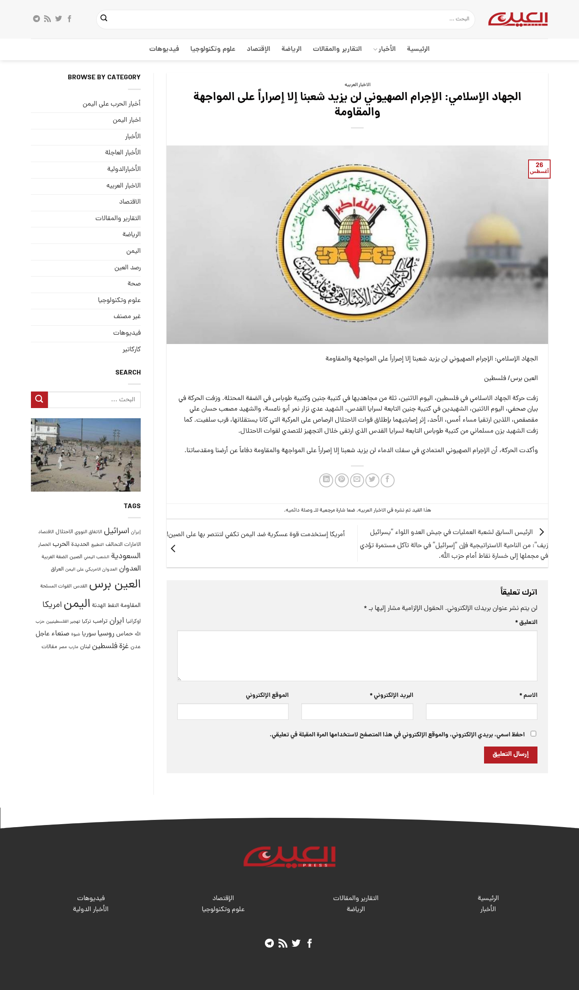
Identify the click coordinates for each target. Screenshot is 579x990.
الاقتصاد (130, 202)
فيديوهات (164, 49)
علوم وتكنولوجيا (213, 49)
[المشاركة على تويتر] (372, 480)
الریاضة (291, 49)
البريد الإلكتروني (391, 695)
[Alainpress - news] (518, 19)
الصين (76, 557)
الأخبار (387, 49)
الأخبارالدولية (124, 170)
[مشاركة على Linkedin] (326, 480)
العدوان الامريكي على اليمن (91, 569)
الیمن (133, 251)
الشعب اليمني (96, 557)
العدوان (130, 569)
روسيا (105, 634)
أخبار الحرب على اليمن (112, 104)
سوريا (89, 634)
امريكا (52, 605)
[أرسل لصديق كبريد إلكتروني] (357, 480)
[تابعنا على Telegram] (36, 19)
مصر (63, 646)
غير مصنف (127, 317)
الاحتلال (64, 532)
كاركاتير (131, 349)
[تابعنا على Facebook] (69, 19)
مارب (73, 646)
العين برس (115, 584)
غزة (124, 646)
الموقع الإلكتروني (267, 695)
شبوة (75, 634)
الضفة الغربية (55, 557)
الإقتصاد (258, 49)
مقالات (49, 646)
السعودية (126, 557)
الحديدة (80, 544)
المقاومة (130, 605)
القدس (80, 586)
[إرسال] (104, 19)
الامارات (132, 544)
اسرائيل (116, 531)
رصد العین (127, 268)
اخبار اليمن (127, 120)
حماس (124, 634)
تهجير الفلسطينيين (63, 621)
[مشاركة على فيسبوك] (388, 480)
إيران (136, 532)
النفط (113, 605)
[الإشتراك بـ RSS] (47, 19)
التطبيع (97, 544)
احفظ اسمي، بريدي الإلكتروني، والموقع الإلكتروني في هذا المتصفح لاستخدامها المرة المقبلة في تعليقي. (397, 735)
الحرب (61, 544)
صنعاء (60, 634)
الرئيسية (418, 49)
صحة (134, 284)
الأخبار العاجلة (123, 153)
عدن (136, 647)
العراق (57, 569)
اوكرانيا (133, 622)
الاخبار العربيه (357, 85)
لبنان (85, 646)
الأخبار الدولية (91, 910)
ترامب (100, 621)
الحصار (44, 544)
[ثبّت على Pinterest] (342, 480)
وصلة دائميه (299, 510)
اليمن (77, 604)
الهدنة (99, 605)
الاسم (528, 695)
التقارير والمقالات (337, 49)
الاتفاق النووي (88, 532)
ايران (116, 621)
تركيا (86, 622)
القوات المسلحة (56, 586)
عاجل (43, 634)
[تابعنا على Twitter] (58, 19)
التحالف (114, 544)
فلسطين (104, 646)
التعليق (526, 622)
